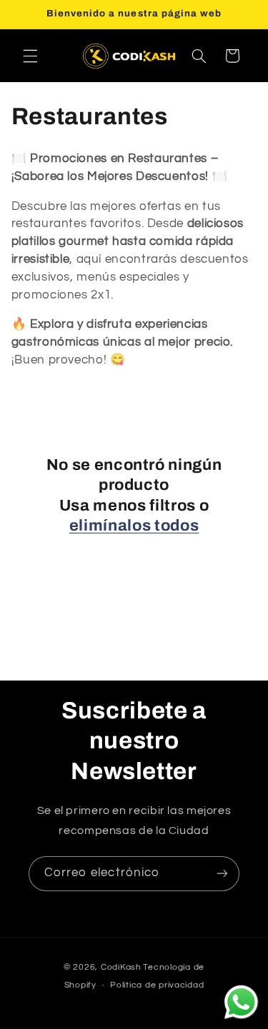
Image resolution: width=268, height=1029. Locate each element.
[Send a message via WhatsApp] (241, 1002)
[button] (30, 55)
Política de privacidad (157, 985)
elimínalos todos (134, 525)
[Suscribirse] (222, 873)
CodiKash (121, 967)
